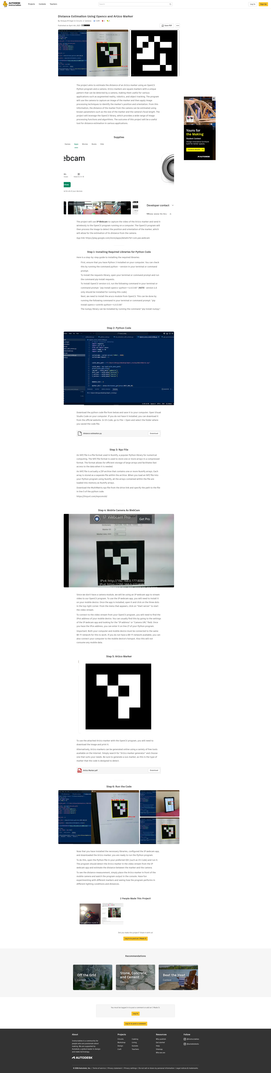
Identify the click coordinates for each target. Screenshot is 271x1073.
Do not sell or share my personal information (156, 1068)
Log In (252, 4)
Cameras (88, 21)
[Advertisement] (200, 128)
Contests (42, 4)
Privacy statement (115, 1068)
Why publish (161, 1039)
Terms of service (99, 1068)
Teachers (53, 4)
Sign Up (263, 4)
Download (154, 433)
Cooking (135, 1039)
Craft (119, 1049)
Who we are (160, 1052)
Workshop (121, 1042)
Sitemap (159, 1049)
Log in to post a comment (135, 1023)
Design (120, 1046)
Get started (160, 1042)
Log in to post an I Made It (135, 938)
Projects (31, 4)
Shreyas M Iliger (67, 21)
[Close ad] (214, 99)
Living (134, 1042)
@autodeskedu (193, 1044)
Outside (135, 1046)
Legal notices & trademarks (187, 1068)
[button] (178, 25)
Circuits (79, 21)
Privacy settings (130, 1068)
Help (158, 1046)
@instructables (193, 1039)
